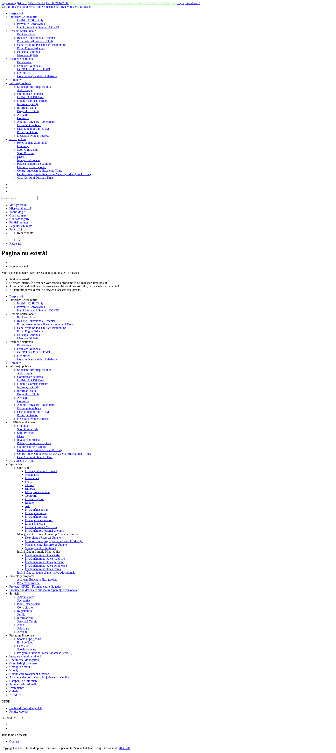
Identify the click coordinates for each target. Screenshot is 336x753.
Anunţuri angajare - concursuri (36, 121)
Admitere (15, 79)
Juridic (21, 614)
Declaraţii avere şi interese (33, 135)
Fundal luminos (18, 222)
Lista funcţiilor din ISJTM (33, 128)
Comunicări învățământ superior (29, 674)
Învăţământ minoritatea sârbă (42, 555)
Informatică (32, 478)
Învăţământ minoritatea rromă (43, 569)
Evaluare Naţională (29, 65)
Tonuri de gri (17, 212)
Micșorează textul (20, 208)
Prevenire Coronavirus (23, 16)
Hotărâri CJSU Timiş (30, 20)
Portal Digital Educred (31, 48)
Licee (20, 156)
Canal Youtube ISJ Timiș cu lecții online (41, 44)
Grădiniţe (23, 146)
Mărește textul (18, 205)
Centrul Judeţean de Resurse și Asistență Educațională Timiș (54, 453)
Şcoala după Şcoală (29, 639)
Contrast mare (17, 215)
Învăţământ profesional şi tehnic (44, 530)
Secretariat (23, 600)
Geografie (31, 495)
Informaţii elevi (26, 107)
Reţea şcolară (17, 139)
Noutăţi (13, 670)
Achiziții (22, 114)
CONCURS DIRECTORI (33, 69)
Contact (14, 741)
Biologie (30, 488)
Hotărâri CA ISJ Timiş (31, 97)
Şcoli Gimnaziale (27, 149)
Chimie (29, 485)
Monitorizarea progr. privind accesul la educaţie (54, 541)
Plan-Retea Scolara (28, 604)
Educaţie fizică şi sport (38, 520)
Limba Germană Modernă (41, 527)
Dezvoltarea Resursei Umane (43, 537)
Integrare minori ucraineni (25, 656)
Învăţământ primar (36, 516)
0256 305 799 (36, 3)
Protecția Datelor (27, 132)
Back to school (26, 34)
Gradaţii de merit (19, 667)
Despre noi (16, 13)
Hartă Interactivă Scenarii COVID (38, 27)
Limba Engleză (34, 499)
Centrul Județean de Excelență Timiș (39, 170)
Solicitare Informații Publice (34, 86)
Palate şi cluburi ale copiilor (34, 163)
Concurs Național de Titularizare (37, 76)
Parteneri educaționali (22, 684)
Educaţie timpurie (35, 513)
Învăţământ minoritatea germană (44, 562)
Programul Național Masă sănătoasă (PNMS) (44, 653)
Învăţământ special (36, 509)
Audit (20, 625)
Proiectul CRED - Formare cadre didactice (35, 586)
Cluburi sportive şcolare (31, 167)
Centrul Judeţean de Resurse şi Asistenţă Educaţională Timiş (54, 174)
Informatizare (25, 618)
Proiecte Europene (28, 583)
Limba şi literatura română (41, 471)
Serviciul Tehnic (27, 621)
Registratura (24, 611)
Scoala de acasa (26, 649)
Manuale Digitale (27, 55)
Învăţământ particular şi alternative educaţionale (46, 572)
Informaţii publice (20, 83)
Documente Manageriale (24, 660)
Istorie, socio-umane (37, 492)
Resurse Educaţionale (22, 30)
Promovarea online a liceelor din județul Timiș (45, 324)
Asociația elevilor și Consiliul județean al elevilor (39, 677)
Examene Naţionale (21, 58)
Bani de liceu (25, 642)
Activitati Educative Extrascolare (37, 579)
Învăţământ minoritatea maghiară (45, 558)
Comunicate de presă (30, 93)
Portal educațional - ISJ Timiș (35, 41)
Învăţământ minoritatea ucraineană (46, 565)
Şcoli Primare (25, 153)
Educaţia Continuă (28, 51)
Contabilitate (25, 607)
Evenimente (16, 688)
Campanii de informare (23, 681)
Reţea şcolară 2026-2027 (32, 142)
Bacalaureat (24, 62)
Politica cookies (19, 711)
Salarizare (23, 628)
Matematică (32, 474)
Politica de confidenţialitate (25, 708)
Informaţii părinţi (27, 104)
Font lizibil (16, 229)
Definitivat (23, 72)
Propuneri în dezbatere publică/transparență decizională (43, 590)
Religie (29, 502)
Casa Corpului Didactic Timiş (35, 177)
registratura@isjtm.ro (14, 3)
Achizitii (22, 632)
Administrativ (25, 597)
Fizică (28, 481)
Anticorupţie (24, 90)
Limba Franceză (35, 523)
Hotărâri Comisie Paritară (32, 100)
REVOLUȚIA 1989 (21, 460)
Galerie (13, 691)
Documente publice (29, 125)
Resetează (15, 243)
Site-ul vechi (192, 3)
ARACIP (15, 694)
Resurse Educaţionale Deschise (36, 37)
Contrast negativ (19, 219)
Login (180, 3)
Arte (27, 506)
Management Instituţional (40, 548)
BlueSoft (124, 748)
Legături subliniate (20, 226)
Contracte (23, 118)
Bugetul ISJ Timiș (28, 111)
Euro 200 (23, 646)
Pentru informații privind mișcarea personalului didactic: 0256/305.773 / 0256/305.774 (123, 3)
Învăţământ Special (28, 160)
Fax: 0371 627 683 (57, 3)
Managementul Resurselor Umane (46, 544)
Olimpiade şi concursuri (23, 663)
